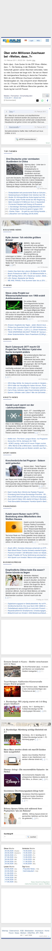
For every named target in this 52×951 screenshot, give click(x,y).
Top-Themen (10, 151)
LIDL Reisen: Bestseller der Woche (21, 278)
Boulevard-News (12, 230)
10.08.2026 (27, 863)
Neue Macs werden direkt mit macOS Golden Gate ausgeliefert (25, 750)
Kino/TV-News (10, 397)
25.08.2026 (9, 861)
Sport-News (9, 453)
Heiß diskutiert (28, 871)
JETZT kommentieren (27, 139)
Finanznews (9, 506)
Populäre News (29, 869)
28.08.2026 (9, 855)
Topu (11, 111)
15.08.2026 (27, 853)
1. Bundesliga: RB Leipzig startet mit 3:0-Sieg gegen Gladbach (25, 702)
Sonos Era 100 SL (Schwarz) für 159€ (22, 441)
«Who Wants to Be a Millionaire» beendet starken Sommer (30, 445)
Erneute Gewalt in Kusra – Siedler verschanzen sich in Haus (26, 662)
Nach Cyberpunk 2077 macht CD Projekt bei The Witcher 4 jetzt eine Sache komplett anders (24, 349)
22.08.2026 (9, 871)
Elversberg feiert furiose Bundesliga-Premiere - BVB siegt (29, 494)
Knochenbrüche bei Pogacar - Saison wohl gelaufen (25, 462)
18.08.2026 (9, 879)
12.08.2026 (27, 859)
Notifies (47, 884)
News (17, 933)
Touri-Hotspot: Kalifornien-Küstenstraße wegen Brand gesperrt (23, 682)
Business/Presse (12, 562)
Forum (11, 933)
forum (48, 143)
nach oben (43, 936)
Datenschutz (14, 930)
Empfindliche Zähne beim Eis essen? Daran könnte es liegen (25, 571)
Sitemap (5, 930)
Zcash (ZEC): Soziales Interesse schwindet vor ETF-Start (29, 548)
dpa (33, 60)
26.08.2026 (9, 859)
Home (47, 930)
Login (31, 40)
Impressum (39, 930)
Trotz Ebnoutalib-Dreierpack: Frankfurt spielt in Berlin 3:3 (29, 501)
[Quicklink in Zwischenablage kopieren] (44, 95)
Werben (23, 933)
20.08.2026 (9, 875)
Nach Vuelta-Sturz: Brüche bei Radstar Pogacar (26, 492)
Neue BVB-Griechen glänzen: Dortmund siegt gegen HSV (29, 496)
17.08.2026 (9, 881)
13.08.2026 (27, 857)
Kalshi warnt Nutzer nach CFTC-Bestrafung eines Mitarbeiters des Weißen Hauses (23, 516)
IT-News (7, 285)
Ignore (41, 884)
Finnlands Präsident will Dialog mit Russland (25, 204)
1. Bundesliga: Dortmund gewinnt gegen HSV (25, 209)
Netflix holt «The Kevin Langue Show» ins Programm (28, 438)
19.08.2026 (9, 877)
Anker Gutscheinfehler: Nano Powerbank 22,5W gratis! (28, 334)
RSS (41, 933)
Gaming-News (10, 339)
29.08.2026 (9, 853)
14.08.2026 (27, 855)
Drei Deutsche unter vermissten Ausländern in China (23, 160)
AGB (22, 930)
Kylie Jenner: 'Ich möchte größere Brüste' (23, 239)
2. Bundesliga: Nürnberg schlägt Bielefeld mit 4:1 (26, 206)
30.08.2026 (9, 850)
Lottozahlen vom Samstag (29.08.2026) (23, 213)
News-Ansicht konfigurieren (40, 882)
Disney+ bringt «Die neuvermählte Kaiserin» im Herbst (26, 770)
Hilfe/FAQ (31, 933)
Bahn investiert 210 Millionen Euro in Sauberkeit (26, 202)
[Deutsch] (26, 40)
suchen (33, 837)
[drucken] (47, 95)
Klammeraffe (14, 127)
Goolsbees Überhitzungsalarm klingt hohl (23, 790)
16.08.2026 (27, 850)
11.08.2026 (27, 861)
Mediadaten (29, 930)
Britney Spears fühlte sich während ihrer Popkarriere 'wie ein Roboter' (23, 809)
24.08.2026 (9, 863)
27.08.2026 (9, 857)
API (37, 933)
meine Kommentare (31, 884)
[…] (38, 186)
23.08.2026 (9, 869)
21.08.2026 (9, 873)
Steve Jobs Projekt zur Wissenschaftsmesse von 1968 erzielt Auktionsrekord (25, 295)
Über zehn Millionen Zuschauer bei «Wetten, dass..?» (24, 54)
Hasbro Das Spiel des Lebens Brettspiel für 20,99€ (27, 271)
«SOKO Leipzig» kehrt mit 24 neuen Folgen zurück (27, 443)
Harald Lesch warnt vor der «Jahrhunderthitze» (20, 406)
